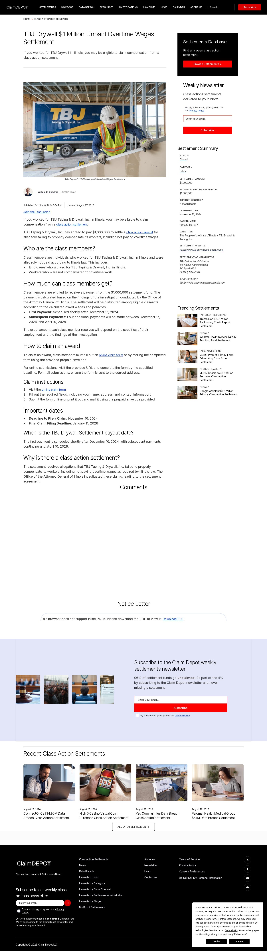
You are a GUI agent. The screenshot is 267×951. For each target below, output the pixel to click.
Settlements (47, 7)
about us (196, 7)
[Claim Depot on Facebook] (247, 869)
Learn (147, 871)
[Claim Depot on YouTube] (247, 878)
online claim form (111, 355)
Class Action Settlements (51, 19)
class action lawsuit (139, 232)
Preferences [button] (240, 934)
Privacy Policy (196, 110)
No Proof (67, 7)
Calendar (179, 7)
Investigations (128, 7)
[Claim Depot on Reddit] (247, 887)
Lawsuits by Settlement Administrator (101, 895)
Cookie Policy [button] (231, 930)
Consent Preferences (192, 871)
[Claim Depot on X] (247, 860)
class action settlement (72, 224)
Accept (239, 941)
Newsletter (150, 865)
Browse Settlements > (208, 63)
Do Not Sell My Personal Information (200, 877)
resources (106, 7)
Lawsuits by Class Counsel (95, 889)
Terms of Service (189, 859)
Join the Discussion (36, 212)
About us (149, 859)
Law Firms (149, 7)
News (164, 7)
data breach (86, 7)
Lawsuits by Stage (90, 901)
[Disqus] (133, 542)
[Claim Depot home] (17, 7)
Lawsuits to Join (88, 877)
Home (26, 19)
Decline (216, 941)
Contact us (150, 877)
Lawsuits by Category (92, 883)
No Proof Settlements (92, 907)
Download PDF (173, 619)
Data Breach (86, 871)
